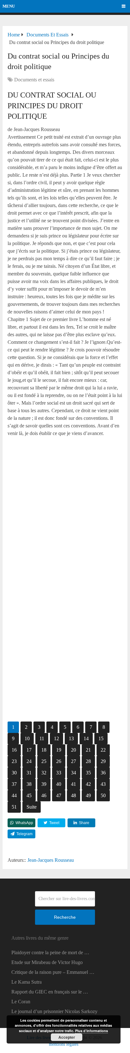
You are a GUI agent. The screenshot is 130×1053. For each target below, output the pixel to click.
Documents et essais (34, 79)
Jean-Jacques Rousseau (50, 860)
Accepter (66, 1037)
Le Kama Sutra (26, 982)
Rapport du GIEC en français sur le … (49, 991)
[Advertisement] (65, 509)
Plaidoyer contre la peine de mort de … (50, 952)
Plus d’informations (91, 1030)
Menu (9, 6)
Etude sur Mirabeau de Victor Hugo (47, 962)
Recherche (65, 917)
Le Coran (20, 1001)
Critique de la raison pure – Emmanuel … (52, 972)
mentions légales (63, 1044)
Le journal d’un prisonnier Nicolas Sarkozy (54, 1011)
